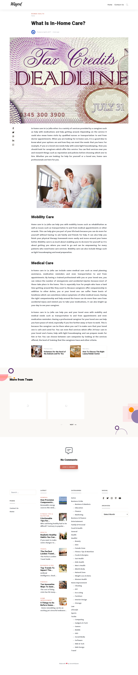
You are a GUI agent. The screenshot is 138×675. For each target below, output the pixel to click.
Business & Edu (47, 565)
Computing (79, 619)
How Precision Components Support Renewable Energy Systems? (48, 501)
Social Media (80, 636)
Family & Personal (78, 524)
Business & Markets (83, 504)
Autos (73, 498)
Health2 (74, 538)
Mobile (77, 630)
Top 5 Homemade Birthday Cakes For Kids (71, 401)
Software (78, 640)
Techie (73, 616)
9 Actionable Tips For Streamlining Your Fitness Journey (46, 519)
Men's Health (80, 565)
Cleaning (78, 585)
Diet (76, 544)
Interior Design (81, 599)
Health (43, 532)
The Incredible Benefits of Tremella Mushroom (32, 401)
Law (72, 606)
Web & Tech (79, 643)
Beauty (78, 541)
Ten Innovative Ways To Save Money (47, 585)
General (44, 497)
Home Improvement (79, 582)
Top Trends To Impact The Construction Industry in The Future (47, 569)
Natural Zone (80, 572)
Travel (43, 549)
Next (72, 424)
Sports (73, 613)
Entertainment (77, 521)
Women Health (37, 14)
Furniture (78, 596)
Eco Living (79, 592)
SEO (76, 633)
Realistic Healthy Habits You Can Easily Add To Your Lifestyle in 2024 (48, 536)
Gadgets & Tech (81, 623)
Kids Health (79, 562)
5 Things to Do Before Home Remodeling (47, 604)
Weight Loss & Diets (83, 575)
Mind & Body (80, 569)
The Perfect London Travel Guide (47, 552)
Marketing (79, 514)
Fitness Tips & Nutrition (84, 551)
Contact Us (119, 5)
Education (79, 507)
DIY (76, 589)
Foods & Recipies (31, 395)
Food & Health (76, 528)
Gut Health (79, 558)
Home (110, 5)
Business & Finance (78, 518)
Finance (44, 582)
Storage (78, 603)
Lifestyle (74, 609)
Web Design (79, 647)
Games (78, 626)
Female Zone (80, 548)
